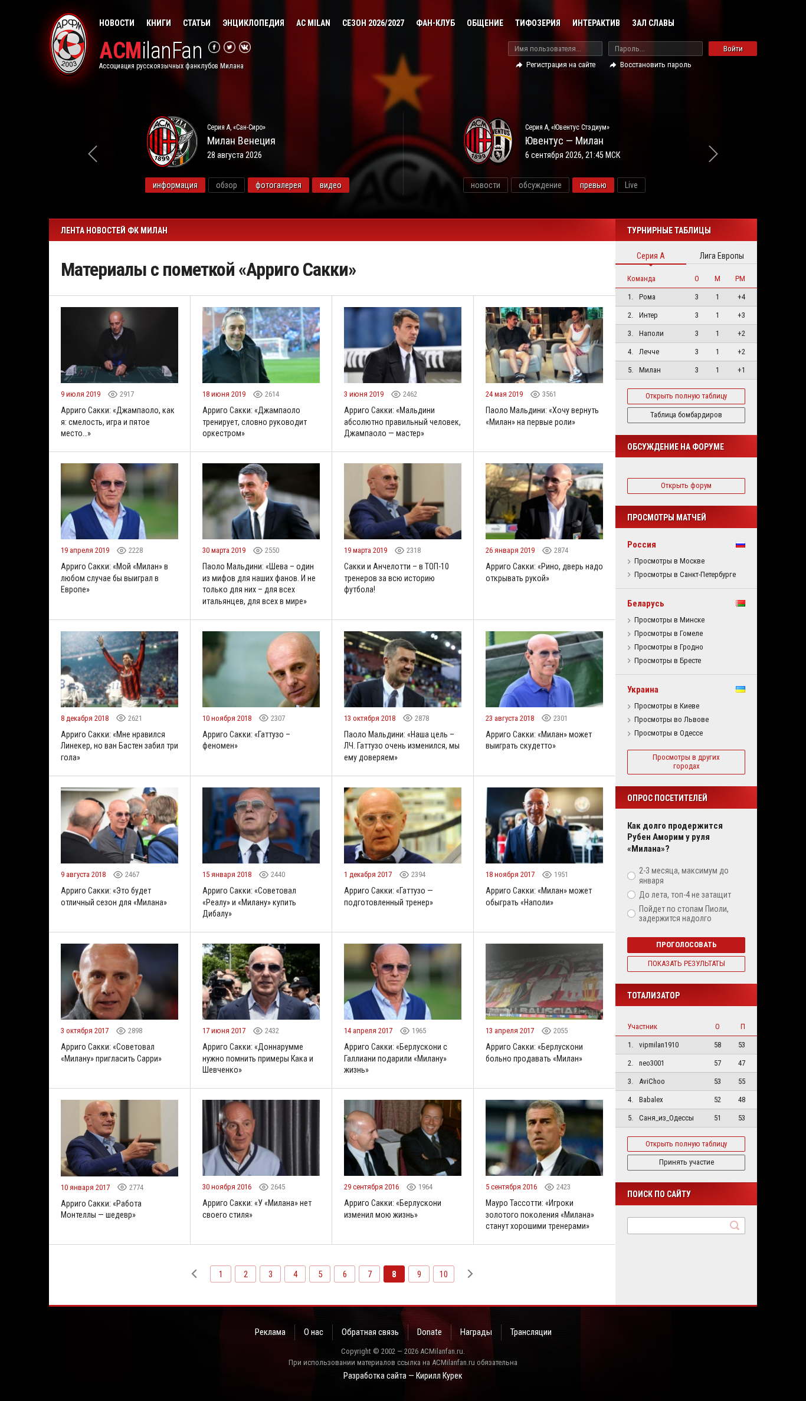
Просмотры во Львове (671, 720)
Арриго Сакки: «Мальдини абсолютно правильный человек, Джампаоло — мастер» (402, 422)
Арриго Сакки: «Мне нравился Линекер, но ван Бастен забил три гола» (119, 746)
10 (444, 1274)
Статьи (197, 23)
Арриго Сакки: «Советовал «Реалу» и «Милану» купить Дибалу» (249, 902)
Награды (476, 1332)
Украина (642, 689)
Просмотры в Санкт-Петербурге (685, 575)
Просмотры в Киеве (666, 706)
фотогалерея (278, 185)
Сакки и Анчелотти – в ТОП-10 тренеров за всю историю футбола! (396, 578)
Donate (429, 1332)
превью (593, 185)
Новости (117, 23)
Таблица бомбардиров (686, 414)
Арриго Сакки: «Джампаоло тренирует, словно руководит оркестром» (254, 422)
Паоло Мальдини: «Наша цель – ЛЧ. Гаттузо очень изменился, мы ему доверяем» (402, 746)
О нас (313, 1332)
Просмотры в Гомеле (668, 633)
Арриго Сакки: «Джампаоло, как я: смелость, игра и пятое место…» (118, 422)
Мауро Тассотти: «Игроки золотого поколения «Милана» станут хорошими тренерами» (540, 1214)
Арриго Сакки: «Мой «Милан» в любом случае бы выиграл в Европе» (114, 578)
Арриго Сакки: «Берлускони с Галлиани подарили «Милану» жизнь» (395, 1058)
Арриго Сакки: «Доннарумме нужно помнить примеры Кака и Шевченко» (257, 1058)
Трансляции (531, 1332)
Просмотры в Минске (669, 620)
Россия (641, 544)
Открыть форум (686, 485)
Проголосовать (686, 944)
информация (175, 185)
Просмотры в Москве (669, 561)
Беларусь (645, 603)
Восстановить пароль (656, 64)
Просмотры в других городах (686, 761)
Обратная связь (370, 1332)
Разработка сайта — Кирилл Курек (403, 1375)
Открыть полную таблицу (686, 395)
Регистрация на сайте (560, 64)
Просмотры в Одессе (668, 733)
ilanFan (150, 51)
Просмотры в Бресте (667, 661)
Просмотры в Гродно (668, 647)
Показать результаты (686, 963)
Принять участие (686, 1162)
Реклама (270, 1332)
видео (331, 185)
